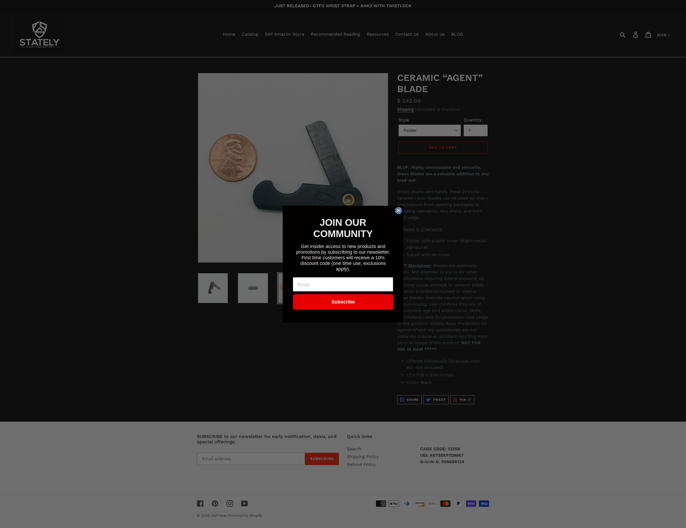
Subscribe (343, 302)
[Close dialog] (398, 210)
